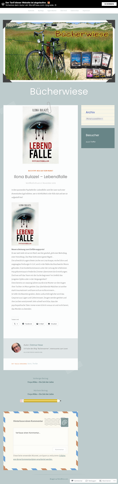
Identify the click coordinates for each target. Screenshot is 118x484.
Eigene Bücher (52, 10)
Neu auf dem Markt (45, 171)
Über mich (63, 10)
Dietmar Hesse (36, 345)
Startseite (31, 10)
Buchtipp (41, 10)
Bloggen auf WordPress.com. (59, 479)
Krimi (30, 364)
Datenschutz (75, 10)
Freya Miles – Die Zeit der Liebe (41, 380)
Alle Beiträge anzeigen (33, 352)
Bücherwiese (59, 91)
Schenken (109, 4)
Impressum (86, 10)
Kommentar (59, 449)
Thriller (35, 364)
